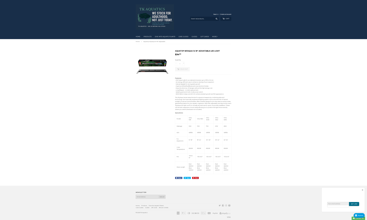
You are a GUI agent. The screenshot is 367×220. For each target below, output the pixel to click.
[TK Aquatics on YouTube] (229, 206)
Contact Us (359, 218)
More (214, 36)
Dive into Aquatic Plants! (165, 36)
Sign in (215, 14)
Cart (227, 19)
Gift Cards (204, 36)
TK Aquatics (143, 212)
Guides (194, 36)
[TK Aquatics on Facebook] (223, 206)
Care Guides (183, 36)
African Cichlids (163, 207)
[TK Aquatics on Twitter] (220, 206)
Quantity (178, 60)
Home (138, 36)
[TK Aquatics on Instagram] (226, 206)
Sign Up (162, 197)
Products (148, 36)
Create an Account (225, 14)
